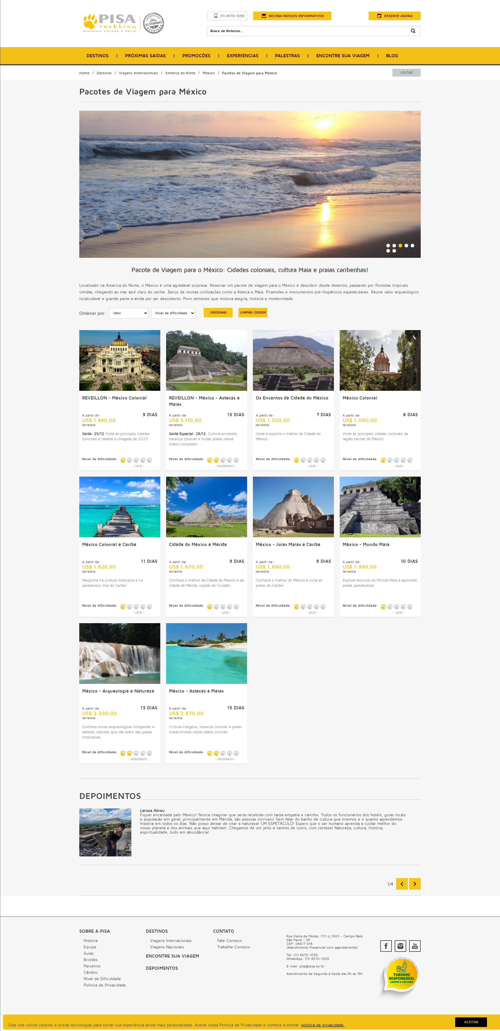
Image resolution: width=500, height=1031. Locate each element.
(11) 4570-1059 (232, 16)
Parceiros (92, 966)
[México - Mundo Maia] (380, 535)
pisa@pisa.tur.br (311, 966)
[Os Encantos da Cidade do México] (293, 389)
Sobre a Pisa (94, 931)
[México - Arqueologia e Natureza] (119, 682)
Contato (223, 931)
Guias (88, 953)
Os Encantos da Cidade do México (292, 398)
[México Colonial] (380, 389)
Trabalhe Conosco (233, 947)
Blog (392, 55)
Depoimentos (162, 968)
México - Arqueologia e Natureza (118, 691)
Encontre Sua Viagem (343, 55)
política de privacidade (323, 1025)
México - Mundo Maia (366, 544)
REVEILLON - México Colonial (114, 398)
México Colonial (360, 398)
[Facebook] (386, 946)
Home (84, 73)
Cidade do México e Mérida (198, 544)
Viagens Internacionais (138, 73)
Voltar (406, 73)
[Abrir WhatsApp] (485, 1016)
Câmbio (91, 972)
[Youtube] (415, 946)
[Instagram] (400, 946)
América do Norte (180, 73)
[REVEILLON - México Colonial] (119, 389)
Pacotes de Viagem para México (249, 73)
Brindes (91, 960)
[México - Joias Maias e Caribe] (293, 535)
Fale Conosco (229, 941)
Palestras (287, 55)
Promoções (196, 55)
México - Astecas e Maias (196, 691)
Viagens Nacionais (167, 947)
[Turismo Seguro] (399, 1000)
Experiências (242, 55)
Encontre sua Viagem (172, 956)
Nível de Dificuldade (102, 979)
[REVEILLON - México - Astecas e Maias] (206, 389)
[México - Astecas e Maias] (206, 682)
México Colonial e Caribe (109, 544)
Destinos (98, 55)
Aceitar (471, 1022)
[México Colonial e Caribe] (119, 535)
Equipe (90, 947)
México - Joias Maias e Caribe (288, 544)
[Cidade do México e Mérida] (206, 535)
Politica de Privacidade (105, 985)
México (209, 73)
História (91, 941)
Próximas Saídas (145, 55)
